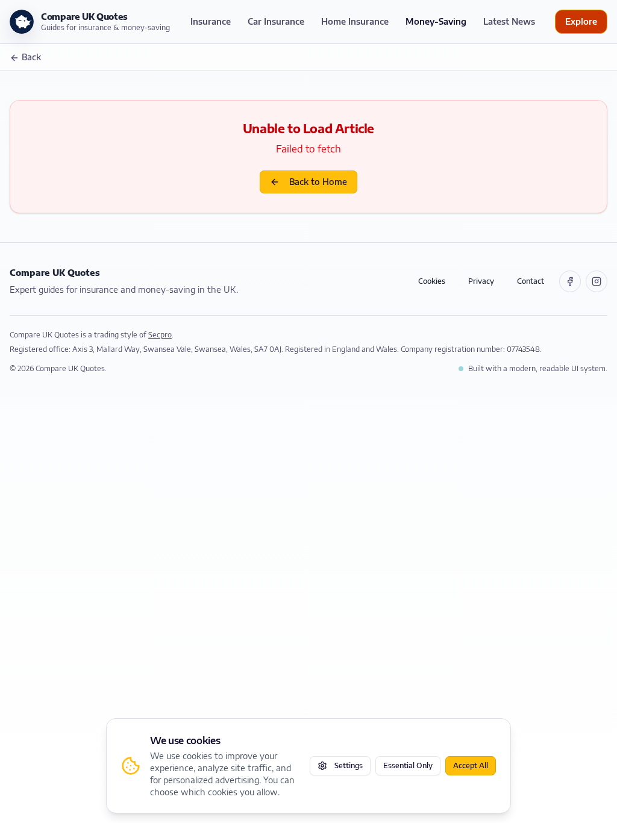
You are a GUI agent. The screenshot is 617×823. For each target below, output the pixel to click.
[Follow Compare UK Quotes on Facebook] (570, 281)
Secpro (160, 334)
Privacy (481, 281)
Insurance (210, 21)
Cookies (431, 281)
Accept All (470, 765)
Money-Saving (436, 21)
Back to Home (318, 182)
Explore (581, 21)
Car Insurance (276, 21)
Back (31, 57)
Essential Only (408, 765)
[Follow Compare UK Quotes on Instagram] (596, 281)
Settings (348, 765)
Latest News (509, 21)
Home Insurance (355, 21)
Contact (530, 281)
